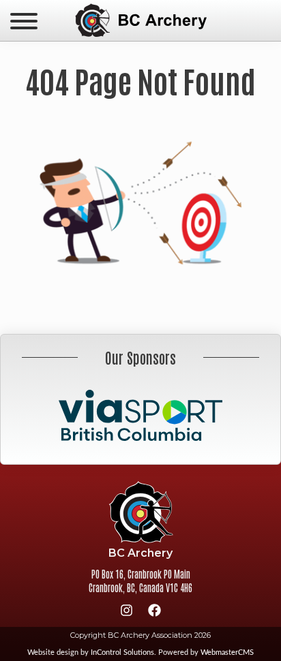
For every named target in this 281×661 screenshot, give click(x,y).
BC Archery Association (140, 20)
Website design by (90, 652)
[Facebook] (154, 612)
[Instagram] (126, 612)
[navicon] (24, 22)
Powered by (206, 652)
